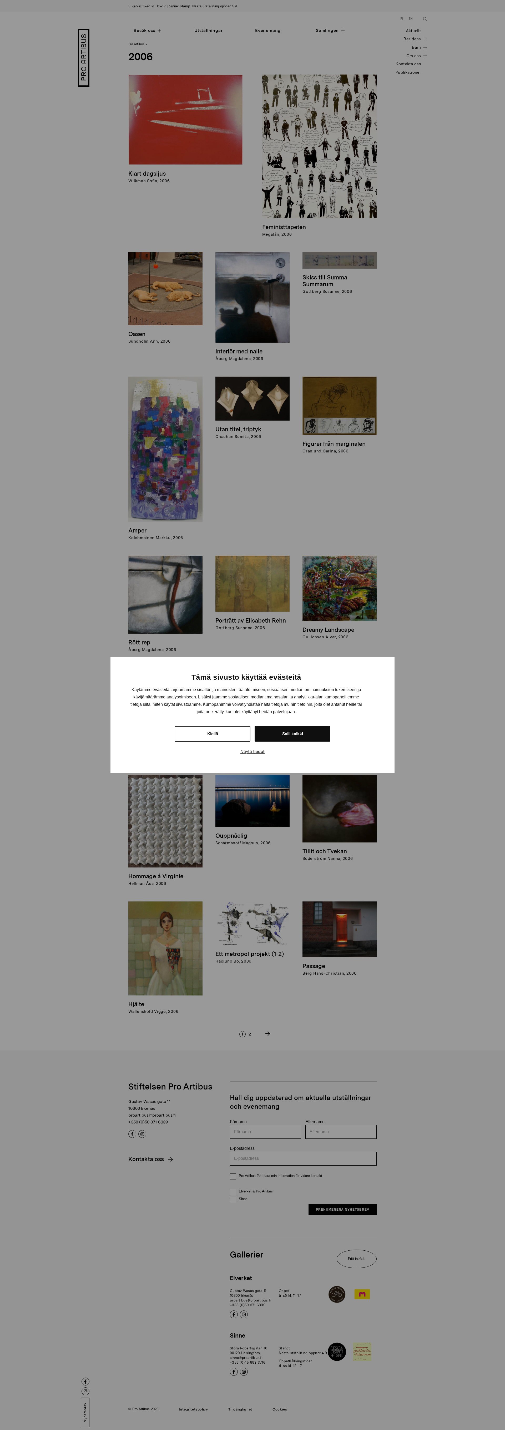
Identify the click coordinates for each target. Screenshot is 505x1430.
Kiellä (212, 733)
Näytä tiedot (252, 751)
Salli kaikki (292, 733)
